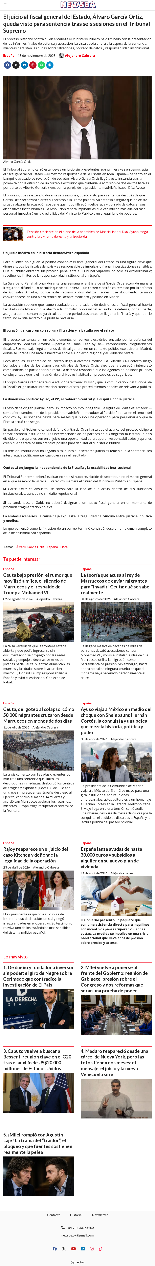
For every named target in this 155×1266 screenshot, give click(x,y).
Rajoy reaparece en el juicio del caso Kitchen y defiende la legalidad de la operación (35, 854)
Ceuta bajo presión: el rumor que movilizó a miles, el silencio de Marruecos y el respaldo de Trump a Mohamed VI (37, 583)
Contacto (53, 1215)
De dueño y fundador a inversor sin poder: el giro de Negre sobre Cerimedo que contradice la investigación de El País (38, 976)
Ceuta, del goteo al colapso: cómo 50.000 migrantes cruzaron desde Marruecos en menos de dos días (38, 715)
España (9, 55)
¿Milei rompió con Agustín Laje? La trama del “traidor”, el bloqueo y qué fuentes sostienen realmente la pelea (37, 1143)
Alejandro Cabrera (80, 55)
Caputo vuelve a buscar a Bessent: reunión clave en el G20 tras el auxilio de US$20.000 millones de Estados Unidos (37, 1059)
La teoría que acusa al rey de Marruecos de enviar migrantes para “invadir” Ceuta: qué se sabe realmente (115, 583)
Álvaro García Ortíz (30, 547)
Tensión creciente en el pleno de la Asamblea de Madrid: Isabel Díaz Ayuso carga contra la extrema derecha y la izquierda (87, 234)
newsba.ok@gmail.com (78, 1235)
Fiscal (64, 547)
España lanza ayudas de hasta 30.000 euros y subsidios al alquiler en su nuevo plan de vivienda (111, 857)
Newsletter (100, 1215)
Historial (76, 1215)
